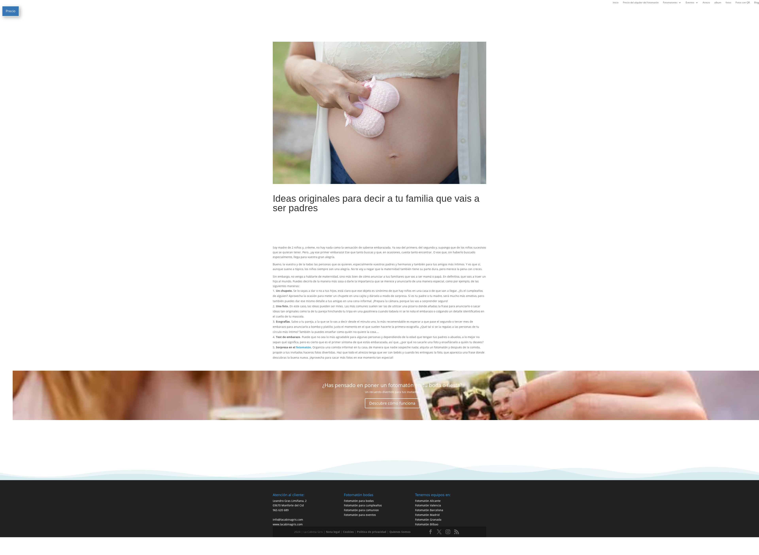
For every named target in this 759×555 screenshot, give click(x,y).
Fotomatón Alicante (428, 501)
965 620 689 (281, 510)
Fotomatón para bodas (359, 501)
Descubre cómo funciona (392, 403)
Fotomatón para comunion (361, 510)
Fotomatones (670, 3)
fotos (728, 3)
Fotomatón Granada (428, 519)
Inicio (615, 3)
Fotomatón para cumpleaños (363, 505)
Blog (756, 3)
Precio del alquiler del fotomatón (641, 3)
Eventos (690, 3)
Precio (10, 11)
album (717, 3)
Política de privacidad (371, 532)
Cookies (348, 532)
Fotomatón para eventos (360, 515)
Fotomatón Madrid (427, 515)
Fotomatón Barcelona (429, 510)
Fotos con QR (742, 3)
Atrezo (706, 3)
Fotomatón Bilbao (426, 524)
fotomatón (303, 347)
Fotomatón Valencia (428, 505)
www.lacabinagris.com (288, 524)
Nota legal (333, 532)
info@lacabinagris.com (288, 519)
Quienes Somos (400, 532)
